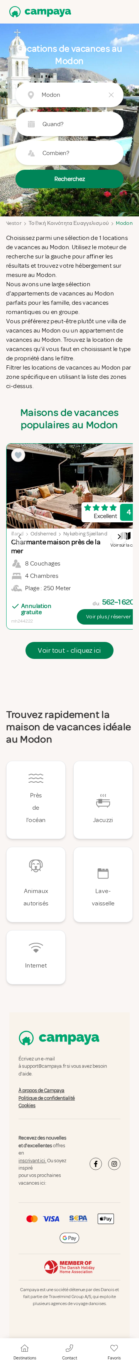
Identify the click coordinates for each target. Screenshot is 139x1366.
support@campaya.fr (44, 1067)
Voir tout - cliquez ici (69, 650)
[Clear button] (111, 95)
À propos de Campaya (41, 1090)
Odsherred (43, 533)
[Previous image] (20, 536)
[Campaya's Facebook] (96, 1164)
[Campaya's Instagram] (114, 1164)
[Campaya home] (38, 12)
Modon (124, 223)
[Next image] (119, 536)
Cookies (27, 1106)
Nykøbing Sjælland (85, 533)
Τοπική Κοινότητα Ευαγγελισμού (69, 223)
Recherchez (69, 179)
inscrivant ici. (32, 1161)
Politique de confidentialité (47, 1098)
